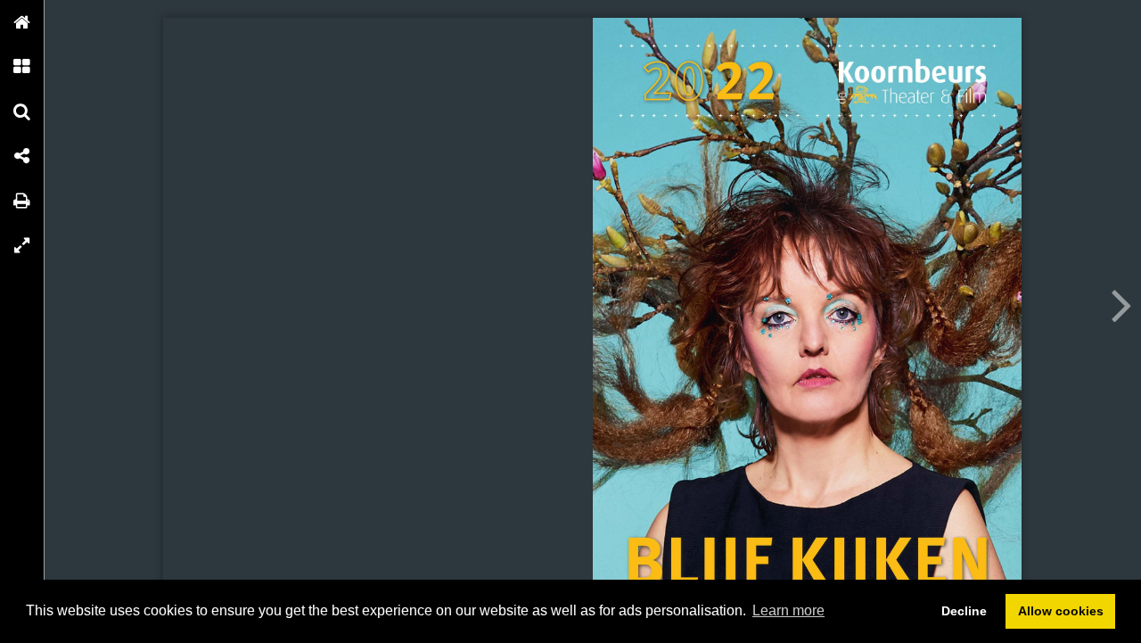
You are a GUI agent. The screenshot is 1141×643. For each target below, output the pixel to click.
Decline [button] (964, 611)
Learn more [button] (788, 610)
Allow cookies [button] (1061, 611)
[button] (22, 22)
